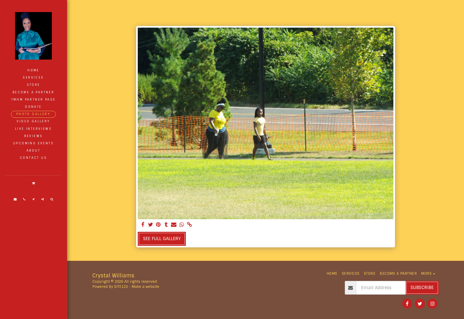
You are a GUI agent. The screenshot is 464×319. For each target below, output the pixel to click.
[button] (33, 183)
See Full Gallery (162, 238)
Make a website (145, 286)
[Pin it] (158, 225)
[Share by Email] (174, 225)
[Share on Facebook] (143, 225)
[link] (189, 225)
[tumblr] (166, 225)
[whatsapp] (181, 225)
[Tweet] (151, 225)
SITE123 (121, 286)
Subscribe (422, 287)
